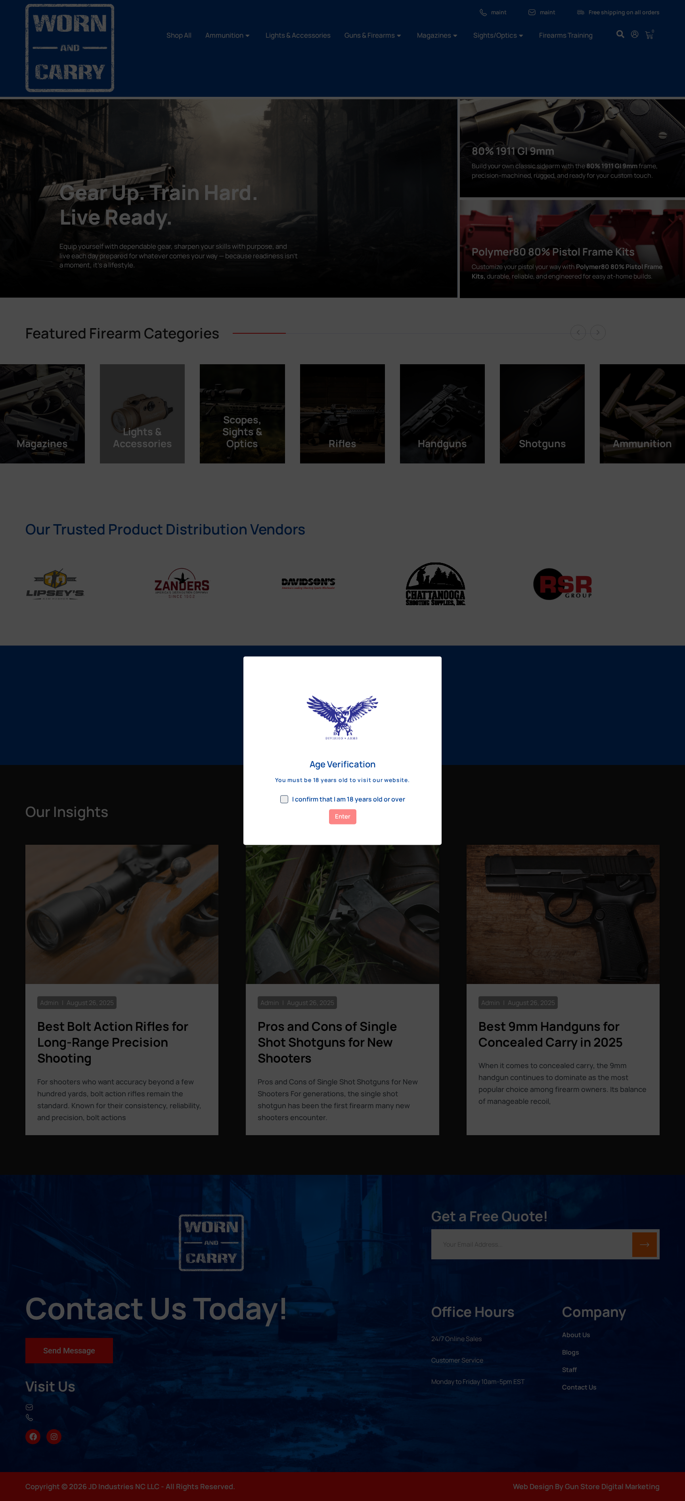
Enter (342, 816)
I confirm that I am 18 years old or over (348, 799)
